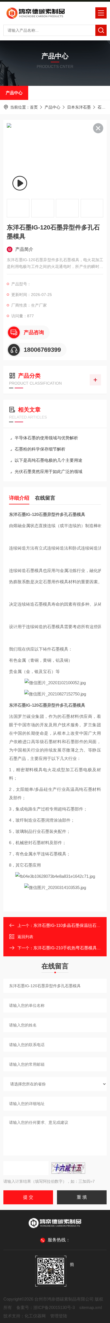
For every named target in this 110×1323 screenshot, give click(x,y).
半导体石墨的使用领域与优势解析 (46, 437)
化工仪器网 (35, 1315)
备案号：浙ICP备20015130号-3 (45, 1307)
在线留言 (45, 498)
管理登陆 (58, 1315)
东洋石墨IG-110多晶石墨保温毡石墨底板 (71, 925)
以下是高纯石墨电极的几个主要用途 (48, 460)
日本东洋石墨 (79, 107)
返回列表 (25, 936)
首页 (34, 107)
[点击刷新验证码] (68, 1168)
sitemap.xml (90, 1307)
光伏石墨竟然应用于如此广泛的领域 (48, 471)
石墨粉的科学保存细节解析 (40, 449)
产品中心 (14, 92)
